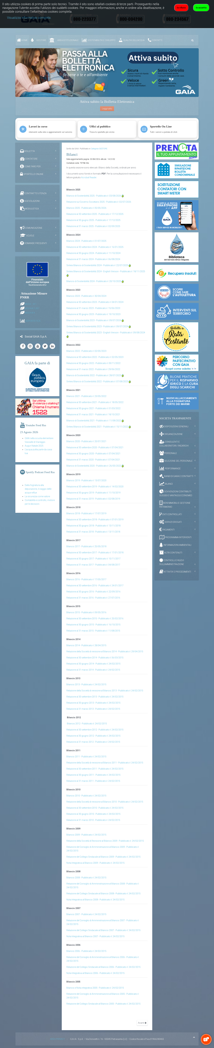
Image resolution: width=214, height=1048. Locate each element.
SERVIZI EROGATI (173, 522)
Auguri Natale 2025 (34, 445)
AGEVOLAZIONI (31, 201)
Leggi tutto (107, 108)
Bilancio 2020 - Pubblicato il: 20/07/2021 (86, 441)
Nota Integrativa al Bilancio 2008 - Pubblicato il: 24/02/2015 (95, 899)
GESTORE (41, 40)
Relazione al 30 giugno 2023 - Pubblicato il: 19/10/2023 (93, 314)
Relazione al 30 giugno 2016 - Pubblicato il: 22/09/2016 (93, 591)
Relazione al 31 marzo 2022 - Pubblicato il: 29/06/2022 (93, 369)
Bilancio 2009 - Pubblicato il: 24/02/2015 (86, 834)
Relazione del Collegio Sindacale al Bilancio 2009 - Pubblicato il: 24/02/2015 (103, 857)
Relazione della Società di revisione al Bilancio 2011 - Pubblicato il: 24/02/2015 (104, 762)
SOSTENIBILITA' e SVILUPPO (101, 40)
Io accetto (201, 7)
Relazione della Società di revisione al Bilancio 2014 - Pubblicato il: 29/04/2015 (104, 651)
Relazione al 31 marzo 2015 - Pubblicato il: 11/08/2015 (93, 630)
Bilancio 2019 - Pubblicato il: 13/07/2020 (86, 480)
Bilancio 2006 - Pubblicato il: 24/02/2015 (86, 951)
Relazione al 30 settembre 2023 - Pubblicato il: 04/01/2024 (94, 302)
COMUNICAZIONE (33, 228)
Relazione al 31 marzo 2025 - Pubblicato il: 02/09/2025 (93, 226)
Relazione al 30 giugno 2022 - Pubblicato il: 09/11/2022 (93, 363)
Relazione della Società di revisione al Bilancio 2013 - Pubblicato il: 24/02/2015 (104, 690)
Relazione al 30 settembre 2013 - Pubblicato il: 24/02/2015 (94, 696)
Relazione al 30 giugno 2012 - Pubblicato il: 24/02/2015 (93, 736)
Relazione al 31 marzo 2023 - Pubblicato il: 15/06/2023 (93, 308)
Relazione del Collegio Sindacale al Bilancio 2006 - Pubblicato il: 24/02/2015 (103, 967)
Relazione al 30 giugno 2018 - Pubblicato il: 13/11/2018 (93, 525)
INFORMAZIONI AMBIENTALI (177, 545)
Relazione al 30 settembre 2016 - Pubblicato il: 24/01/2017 (94, 585)
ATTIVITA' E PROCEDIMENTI (177, 572)
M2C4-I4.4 (30, 312)
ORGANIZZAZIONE (173, 434)
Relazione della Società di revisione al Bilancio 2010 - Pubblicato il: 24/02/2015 (104, 802)
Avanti (141, 1023)
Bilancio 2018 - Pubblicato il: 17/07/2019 (86, 513)
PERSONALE (170, 453)
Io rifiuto (181, 7)
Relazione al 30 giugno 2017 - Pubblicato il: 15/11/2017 (93, 558)
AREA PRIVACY (57, 1039)
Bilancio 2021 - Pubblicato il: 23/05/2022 (86, 396)
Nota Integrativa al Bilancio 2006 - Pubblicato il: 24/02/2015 (95, 973)
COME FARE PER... (33, 166)
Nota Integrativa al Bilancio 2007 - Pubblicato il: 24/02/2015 (95, 936)
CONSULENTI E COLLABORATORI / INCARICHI (173, 444)
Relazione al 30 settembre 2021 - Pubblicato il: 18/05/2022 (94, 402)
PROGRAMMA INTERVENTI (177, 537)
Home (24, 40)
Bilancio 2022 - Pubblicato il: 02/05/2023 (86, 351)
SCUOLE (30, 235)
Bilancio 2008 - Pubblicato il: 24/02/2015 (86, 877)
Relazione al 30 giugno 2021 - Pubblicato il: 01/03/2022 (93, 408)
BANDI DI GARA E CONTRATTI (178, 476)
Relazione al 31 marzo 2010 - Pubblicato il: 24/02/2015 (93, 820)
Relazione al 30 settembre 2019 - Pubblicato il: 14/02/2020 (94, 486)
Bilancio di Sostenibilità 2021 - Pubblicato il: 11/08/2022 (93, 420)
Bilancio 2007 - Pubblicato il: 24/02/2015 (86, 914)
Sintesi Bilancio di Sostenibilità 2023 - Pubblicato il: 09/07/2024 (97, 326)
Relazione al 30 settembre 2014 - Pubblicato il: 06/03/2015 (94, 657)
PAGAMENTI (168, 529)
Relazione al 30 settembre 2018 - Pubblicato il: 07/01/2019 (94, 519)
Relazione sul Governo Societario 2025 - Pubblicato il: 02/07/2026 (98, 202)
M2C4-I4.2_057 (32, 308)
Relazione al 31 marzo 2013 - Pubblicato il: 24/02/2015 (93, 709)
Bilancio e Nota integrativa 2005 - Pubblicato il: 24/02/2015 (95, 988)
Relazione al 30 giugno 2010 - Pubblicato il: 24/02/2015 (93, 814)
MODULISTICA (31, 208)
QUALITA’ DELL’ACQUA (134, 40)
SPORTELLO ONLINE (33, 174)
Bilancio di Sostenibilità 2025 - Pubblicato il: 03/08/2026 (93, 195)
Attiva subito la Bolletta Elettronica (107, 102)
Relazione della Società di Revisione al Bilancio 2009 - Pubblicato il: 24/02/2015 (105, 841)
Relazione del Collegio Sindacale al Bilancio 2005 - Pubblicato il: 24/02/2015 (103, 1004)
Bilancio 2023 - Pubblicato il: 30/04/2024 (86, 296)
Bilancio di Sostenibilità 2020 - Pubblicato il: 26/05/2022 (93, 466)
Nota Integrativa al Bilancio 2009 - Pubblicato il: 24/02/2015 (95, 863)
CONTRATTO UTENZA (35, 193)
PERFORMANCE (172, 468)
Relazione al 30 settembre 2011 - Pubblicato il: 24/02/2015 (94, 769)
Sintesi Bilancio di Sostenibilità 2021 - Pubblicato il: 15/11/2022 (97, 426)
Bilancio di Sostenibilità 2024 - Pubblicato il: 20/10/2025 (93, 281)
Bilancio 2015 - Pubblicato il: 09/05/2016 (86, 612)
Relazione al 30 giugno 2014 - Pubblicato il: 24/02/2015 (93, 663)
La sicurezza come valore (37, 496)
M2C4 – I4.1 (31, 304)
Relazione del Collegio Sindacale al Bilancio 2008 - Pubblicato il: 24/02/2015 (103, 893)
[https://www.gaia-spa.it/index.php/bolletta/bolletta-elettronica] (107, 72)
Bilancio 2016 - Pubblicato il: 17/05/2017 (86, 579)
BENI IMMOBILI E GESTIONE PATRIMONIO (174, 505)
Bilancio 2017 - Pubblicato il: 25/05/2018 (86, 546)
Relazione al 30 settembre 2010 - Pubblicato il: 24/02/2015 (94, 808)
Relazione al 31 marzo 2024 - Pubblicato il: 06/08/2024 (93, 259)
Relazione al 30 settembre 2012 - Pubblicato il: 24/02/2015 (94, 729)
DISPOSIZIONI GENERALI (176, 426)
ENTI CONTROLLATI (172, 514)
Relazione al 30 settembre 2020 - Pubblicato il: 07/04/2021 (94, 447)
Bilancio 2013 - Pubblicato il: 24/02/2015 (86, 684)
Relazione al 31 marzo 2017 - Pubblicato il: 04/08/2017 (93, 564)
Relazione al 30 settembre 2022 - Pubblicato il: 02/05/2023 (94, 357)
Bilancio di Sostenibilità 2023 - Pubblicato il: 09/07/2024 (93, 320)
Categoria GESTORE (99, 149)
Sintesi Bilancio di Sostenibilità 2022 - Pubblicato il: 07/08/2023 (97, 381)
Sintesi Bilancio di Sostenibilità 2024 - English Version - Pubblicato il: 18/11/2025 (105, 271)
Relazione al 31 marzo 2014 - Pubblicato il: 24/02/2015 (93, 670)
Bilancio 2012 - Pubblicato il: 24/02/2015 (87, 723)
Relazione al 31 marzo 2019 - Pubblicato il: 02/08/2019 (93, 498)
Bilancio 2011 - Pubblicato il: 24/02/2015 (86, 756)
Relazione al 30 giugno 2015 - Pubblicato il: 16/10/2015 (93, 624)
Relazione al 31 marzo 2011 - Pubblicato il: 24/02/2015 (93, 781)
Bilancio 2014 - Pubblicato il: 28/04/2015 (86, 645)
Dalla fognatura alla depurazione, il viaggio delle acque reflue (38, 489)
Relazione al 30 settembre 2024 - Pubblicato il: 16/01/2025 (94, 247)
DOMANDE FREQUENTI (35, 243)
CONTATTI (156, 40)
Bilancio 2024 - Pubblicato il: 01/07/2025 (86, 241)
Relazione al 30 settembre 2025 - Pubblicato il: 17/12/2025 (94, 214)
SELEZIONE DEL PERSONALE (178, 461)
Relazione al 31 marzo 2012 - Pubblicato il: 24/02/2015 (93, 742)
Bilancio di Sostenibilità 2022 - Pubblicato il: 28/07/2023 (93, 375)
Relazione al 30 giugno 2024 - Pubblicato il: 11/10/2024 (93, 253)
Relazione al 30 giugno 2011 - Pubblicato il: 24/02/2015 (93, 775)
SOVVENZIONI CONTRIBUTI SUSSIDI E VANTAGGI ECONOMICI (175, 493)
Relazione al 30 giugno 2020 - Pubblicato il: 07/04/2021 (93, 453)
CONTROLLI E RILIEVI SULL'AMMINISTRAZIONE (171, 562)
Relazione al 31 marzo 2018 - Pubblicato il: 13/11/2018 (93, 531)
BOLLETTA (29, 151)
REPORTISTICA (33, 321)
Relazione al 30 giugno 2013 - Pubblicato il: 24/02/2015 (93, 703)
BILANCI (168, 484)
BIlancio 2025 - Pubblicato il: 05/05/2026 (86, 208)
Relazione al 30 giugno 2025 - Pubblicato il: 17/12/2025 (93, 220)
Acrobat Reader (88, 177)
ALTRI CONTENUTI (173, 552)
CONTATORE (31, 159)
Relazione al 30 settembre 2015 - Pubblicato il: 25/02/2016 (94, 618)
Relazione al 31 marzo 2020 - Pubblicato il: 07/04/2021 (93, 459)
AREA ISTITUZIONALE (68, 40)
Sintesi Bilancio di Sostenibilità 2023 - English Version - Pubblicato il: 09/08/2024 (105, 332)
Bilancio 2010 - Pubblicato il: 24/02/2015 (86, 795)
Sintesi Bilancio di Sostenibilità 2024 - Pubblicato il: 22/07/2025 (97, 265)
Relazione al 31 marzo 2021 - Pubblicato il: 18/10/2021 (93, 414)
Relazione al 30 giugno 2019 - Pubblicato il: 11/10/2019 (93, 492)
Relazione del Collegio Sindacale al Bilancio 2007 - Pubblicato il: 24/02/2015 (103, 930)
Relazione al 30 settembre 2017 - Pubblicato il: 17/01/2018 (94, 552)
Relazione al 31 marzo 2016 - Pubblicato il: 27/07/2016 (93, 597)
